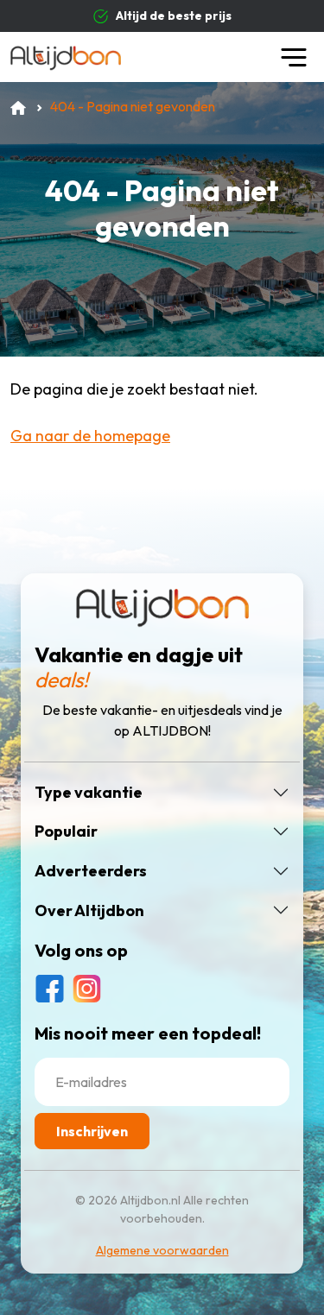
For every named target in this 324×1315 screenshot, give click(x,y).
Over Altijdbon (89, 910)
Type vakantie (89, 792)
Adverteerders (91, 871)
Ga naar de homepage (90, 436)
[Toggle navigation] (294, 57)
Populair (66, 831)
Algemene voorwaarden (162, 1250)
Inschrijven (92, 1131)
